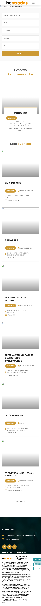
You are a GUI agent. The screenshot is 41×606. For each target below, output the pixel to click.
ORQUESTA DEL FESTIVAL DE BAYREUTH (19, 474)
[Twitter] (9, 546)
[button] (1, 6)
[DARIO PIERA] (20, 220)
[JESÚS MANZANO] (20, 396)
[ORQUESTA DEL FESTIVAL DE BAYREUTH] (20, 453)
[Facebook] (4, 546)
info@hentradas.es (12, 539)
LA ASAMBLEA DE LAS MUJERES (16, 299)
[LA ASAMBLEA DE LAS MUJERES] (20, 278)
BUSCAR (20, 53)
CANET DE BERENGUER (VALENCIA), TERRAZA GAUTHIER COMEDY (18, 254)
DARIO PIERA (11, 240)
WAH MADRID (21, 113)
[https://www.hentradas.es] (17, 2)
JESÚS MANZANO (14, 415)
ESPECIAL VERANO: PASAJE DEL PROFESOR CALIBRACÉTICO (19, 358)
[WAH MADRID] (20, 97)
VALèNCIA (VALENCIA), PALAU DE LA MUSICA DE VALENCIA (18, 487)
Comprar (11, 118)
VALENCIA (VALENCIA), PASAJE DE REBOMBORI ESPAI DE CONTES (17, 372)
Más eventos (20, 502)
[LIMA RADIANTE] (20, 163)
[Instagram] (14, 546)
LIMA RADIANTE (13, 182)
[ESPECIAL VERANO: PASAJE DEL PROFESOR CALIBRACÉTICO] (20, 335)
